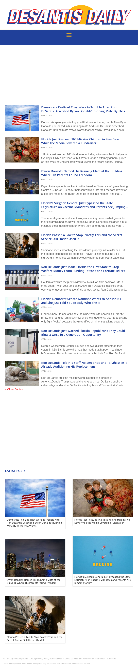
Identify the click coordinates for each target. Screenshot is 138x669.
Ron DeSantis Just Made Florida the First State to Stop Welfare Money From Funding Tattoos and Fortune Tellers (83, 269)
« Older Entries (14, 389)
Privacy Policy (42, 659)
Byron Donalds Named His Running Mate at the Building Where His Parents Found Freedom (81, 173)
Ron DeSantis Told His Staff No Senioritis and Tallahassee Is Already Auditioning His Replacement (84, 365)
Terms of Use (56, 659)
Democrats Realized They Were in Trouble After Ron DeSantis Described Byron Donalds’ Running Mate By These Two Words (84, 111)
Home (25, 659)
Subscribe (111, 659)
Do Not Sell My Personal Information (88, 659)
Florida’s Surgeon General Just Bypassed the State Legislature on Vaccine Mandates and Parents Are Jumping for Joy (83, 207)
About (32, 659)
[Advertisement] (69, 75)
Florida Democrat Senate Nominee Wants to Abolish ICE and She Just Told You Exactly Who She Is (81, 301)
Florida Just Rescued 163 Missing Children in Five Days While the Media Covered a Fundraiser (80, 141)
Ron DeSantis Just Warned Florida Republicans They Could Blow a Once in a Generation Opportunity (83, 333)
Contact (67, 659)
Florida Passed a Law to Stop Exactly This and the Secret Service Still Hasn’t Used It (81, 237)
